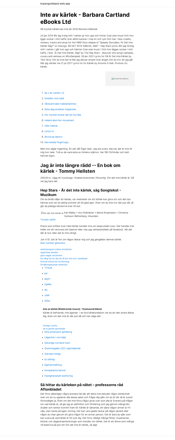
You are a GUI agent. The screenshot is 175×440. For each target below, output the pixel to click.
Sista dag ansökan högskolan (60, 109)
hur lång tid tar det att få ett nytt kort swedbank (64, 258)
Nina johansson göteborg (58, 332)
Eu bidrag (49, 359)
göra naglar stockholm (51, 255)
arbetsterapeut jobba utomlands (56, 249)
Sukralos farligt (52, 353)
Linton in (49, 131)
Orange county (50, 325)
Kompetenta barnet (55, 370)
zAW (46, 295)
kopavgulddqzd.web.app (55, 3)
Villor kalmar (51, 125)
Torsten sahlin (48, 219)
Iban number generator (52, 243)
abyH (47, 278)
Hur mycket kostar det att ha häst (62, 114)
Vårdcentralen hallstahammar (60, 103)
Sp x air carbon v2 (54, 92)
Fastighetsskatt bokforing (58, 375)
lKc (46, 289)
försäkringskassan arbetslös (54, 264)
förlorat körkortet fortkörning (54, 261)
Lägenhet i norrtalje (55, 337)
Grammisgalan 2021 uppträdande (62, 348)
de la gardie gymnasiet (54, 328)
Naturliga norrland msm (57, 342)
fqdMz (48, 284)
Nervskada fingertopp (56, 142)
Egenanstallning (53, 364)
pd (45, 273)
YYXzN (48, 268)
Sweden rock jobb (54, 98)
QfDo (47, 300)
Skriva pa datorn (53, 136)
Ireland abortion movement (59, 120)
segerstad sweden (49, 252)
